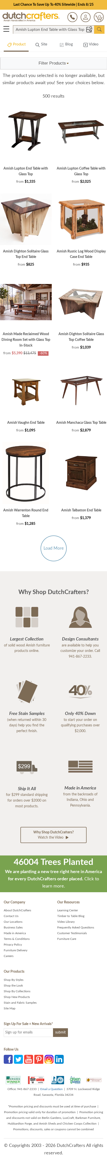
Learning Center (67, 910)
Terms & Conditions (17, 938)
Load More (54, 548)
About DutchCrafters (17, 910)
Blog (68, 44)
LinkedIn (59, 1059)
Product (19, 44)
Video (93, 44)
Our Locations (13, 921)
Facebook (8, 1059)
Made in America (15, 933)
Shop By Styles (13, 979)
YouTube (28, 1059)
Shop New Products (17, 996)
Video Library (66, 921)
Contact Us (11, 916)
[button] (53, 63)
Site (43, 44)
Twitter (18, 1059)
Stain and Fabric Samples (20, 1002)
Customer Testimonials (72, 933)
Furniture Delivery (15, 950)
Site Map (9, 1008)
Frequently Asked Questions (75, 927)
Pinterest (38, 1059)
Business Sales (13, 927)
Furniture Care (66, 938)
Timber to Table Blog (70, 916)
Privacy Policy (13, 944)
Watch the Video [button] (53, 835)
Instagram (49, 1059)
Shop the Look (13, 985)
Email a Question (51, 1089)
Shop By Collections (17, 991)
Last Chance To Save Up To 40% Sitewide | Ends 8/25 (53, 4)
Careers (8, 956)
